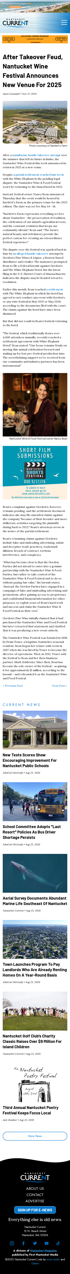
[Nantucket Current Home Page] (15, 23)
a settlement (54, 289)
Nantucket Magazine (43, 1251)
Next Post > (59, 685)
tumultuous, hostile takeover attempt (36, 155)
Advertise (35, 1201)
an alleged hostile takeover (30, 253)
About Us (35, 1188)
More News (35, 1136)
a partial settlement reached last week (38, 174)
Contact (35, 1194)
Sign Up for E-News (35, 1210)
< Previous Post (13, 685)
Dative (35, 1263)
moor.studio (54, 1259)
